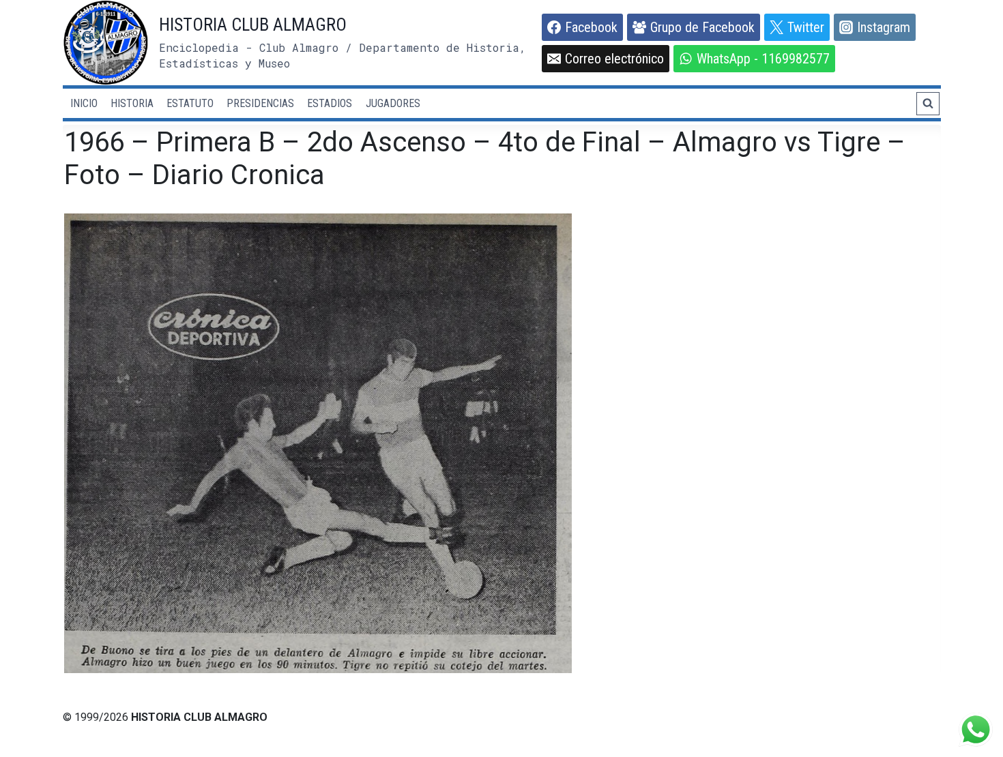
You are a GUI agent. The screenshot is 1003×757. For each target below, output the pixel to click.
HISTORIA (132, 103)
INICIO (84, 103)
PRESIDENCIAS (260, 103)
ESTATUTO (190, 103)
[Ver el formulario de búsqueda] (928, 103)
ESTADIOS (329, 103)
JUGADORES (393, 103)
